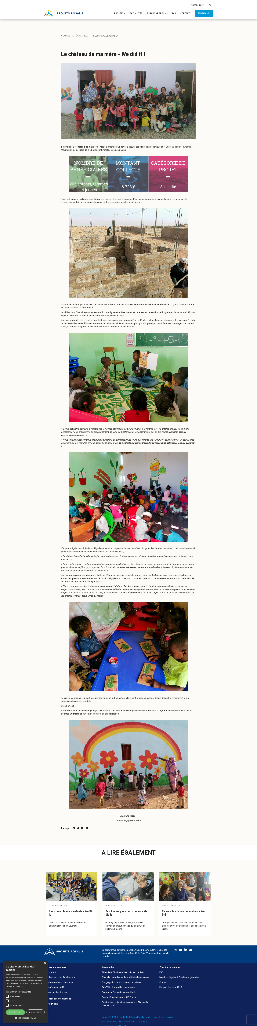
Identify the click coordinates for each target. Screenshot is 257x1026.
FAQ (174, 13)
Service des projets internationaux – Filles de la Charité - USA (125, 1004)
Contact (185, 13)
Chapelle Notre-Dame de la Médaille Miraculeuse (125, 977)
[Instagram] (175, 950)
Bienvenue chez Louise (55, 992)
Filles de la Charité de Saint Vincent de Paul (123, 972)
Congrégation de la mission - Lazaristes (121, 982)
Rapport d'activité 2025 (170, 987)
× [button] (45, 963)
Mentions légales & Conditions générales (179, 977)
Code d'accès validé (54, 987)
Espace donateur (197, 5)
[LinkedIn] (186, 950)
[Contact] (190, 950)
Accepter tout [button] (15, 1012)
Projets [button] (119, 13)
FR (210, 5)
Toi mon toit (50, 972)
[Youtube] (181, 950)
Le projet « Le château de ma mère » (80, 146)
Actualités (136, 13)
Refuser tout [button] (35, 1012)
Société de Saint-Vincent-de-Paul (118, 992)
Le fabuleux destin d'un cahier (58, 982)
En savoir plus (18, 986)
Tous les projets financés (57, 998)
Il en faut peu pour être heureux (59, 977)
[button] (25, 1017)
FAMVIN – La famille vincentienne (118, 987)
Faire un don (204, 13)
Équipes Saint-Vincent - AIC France (119, 997)
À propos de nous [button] (156, 13)
